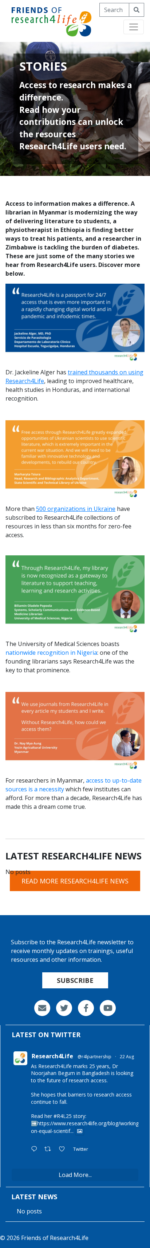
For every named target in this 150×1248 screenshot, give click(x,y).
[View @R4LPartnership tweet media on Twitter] (79, 1131)
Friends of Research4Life (54, 1238)
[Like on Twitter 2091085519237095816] (64, 1149)
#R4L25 (63, 1116)
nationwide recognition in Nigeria (51, 653)
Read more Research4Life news (75, 881)
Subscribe (75, 980)
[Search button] (136, 10)
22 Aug (127, 1057)
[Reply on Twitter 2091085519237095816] (36, 1149)
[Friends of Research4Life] (51, 20)
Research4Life (52, 1056)
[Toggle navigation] (133, 27)
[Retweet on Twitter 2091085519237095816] (50, 1149)
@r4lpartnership (94, 1057)
